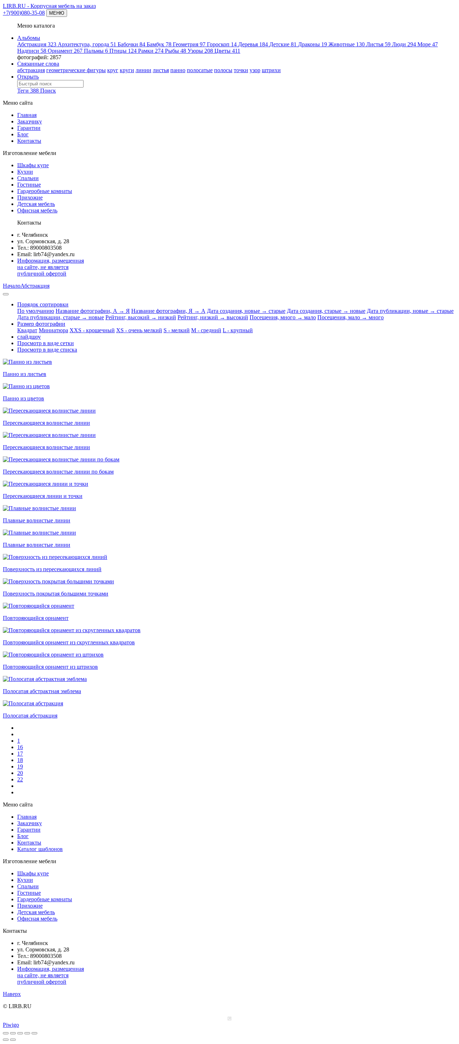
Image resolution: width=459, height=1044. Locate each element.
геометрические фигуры (76, 70)
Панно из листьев (24, 374)
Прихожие (30, 197)
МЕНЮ (56, 13)
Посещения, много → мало (283, 317)
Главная (27, 115)
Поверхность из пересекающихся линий (52, 569)
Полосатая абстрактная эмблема (42, 691)
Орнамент (65, 51)
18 (20, 760)
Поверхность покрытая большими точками (55, 594)
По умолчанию (35, 311)
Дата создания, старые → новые (326, 311)
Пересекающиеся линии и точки (42, 496)
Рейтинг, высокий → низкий (140, 317)
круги (127, 70)
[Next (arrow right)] (13, 1040)
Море (427, 44)
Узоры (200, 51)
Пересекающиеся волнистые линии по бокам (58, 472)
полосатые (200, 70)
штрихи (271, 70)
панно (177, 70)
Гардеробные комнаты (44, 191)
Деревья (253, 44)
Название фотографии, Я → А (168, 311)
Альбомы (28, 38)
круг (112, 70)
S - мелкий (177, 330)
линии (143, 70)
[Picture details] (27, 1033)
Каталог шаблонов (40, 849)
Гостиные (29, 185)
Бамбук (159, 44)
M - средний (206, 330)
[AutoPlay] (34, 1033)
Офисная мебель (37, 210)
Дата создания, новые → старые (246, 311)
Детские (283, 44)
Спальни (28, 178)
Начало (11, 286)
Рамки (151, 51)
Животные (346, 44)
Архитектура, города (87, 44)
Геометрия (189, 44)
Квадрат (27, 330)
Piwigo (11, 1025)
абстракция (31, 70)
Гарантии (29, 128)
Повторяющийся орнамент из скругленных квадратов (69, 642)
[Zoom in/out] (20, 1033)
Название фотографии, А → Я (93, 311)
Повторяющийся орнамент (35, 618)
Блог (23, 134)
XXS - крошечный (92, 330)
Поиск (48, 91)
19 (20, 766)
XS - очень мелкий (139, 330)
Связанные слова (38, 64)
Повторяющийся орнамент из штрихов (50, 667)
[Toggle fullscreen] (13, 1033)
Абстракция (36, 44)
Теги (28, 91)
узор (255, 70)
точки (241, 70)
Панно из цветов (23, 398)
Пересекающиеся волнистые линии (46, 423)
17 (20, 754)
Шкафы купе (33, 165)
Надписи (31, 51)
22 (20, 779)
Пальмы (96, 51)
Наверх (12, 994)
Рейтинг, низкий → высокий (213, 317)
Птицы (123, 51)
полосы (223, 70)
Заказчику (29, 121)
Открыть (28, 77)
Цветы (227, 51)
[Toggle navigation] (6, 294)
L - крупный (238, 330)
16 (20, 747)
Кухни (25, 172)
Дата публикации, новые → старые (410, 311)
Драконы (312, 44)
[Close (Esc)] (6, 1033)
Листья (378, 44)
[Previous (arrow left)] (6, 1040)
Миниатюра (53, 330)
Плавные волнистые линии (36, 520)
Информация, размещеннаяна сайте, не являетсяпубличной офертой (50, 267)
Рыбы (175, 51)
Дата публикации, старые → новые (60, 317)
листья (161, 70)
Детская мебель (36, 204)
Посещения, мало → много (350, 317)
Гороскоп (222, 44)
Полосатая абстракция (30, 716)
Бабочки (131, 44)
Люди (404, 44)
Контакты (29, 141)
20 (20, 773)
